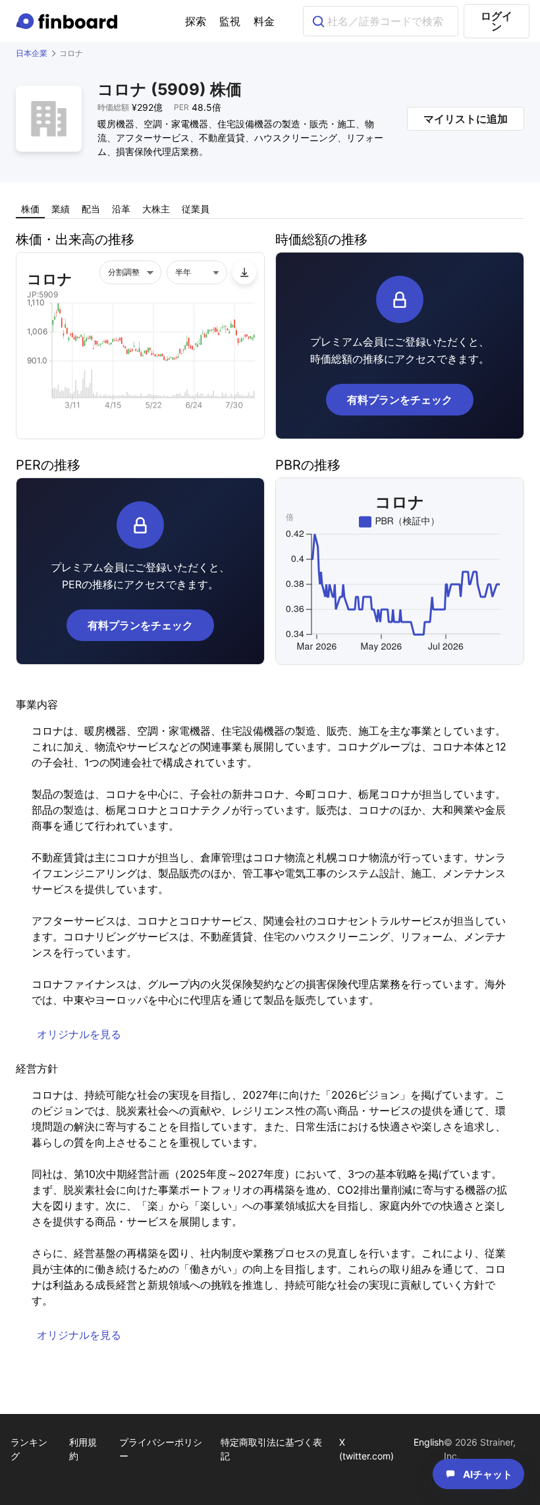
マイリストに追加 (465, 118)
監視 (229, 21)
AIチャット (487, 1474)
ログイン (496, 21)
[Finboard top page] (69, 21)
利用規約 (83, 1448)
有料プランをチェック (399, 399)
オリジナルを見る (79, 1034)
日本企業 (31, 53)
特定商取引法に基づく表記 (271, 1448)
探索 (195, 21)
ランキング (29, 1448)
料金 (264, 21)
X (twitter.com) (366, 1448)
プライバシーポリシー (160, 1448)
